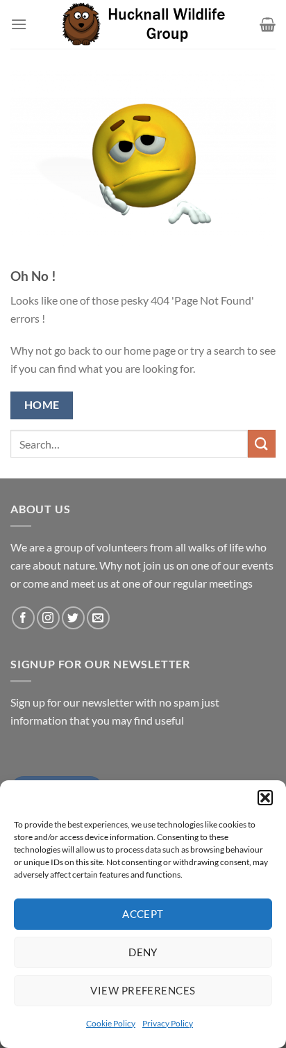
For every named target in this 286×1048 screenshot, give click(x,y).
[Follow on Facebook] (23, 617)
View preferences (142, 990)
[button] (265, 798)
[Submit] (262, 443)
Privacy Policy (167, 1023)
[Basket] (268, 24)
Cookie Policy (110, 1023)
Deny (143, 952)
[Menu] (18, 24)
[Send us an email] (98, 617)
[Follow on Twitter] (73, 617)
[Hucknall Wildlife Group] (143, 24)
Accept (143, 914)
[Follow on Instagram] (48, 617)
